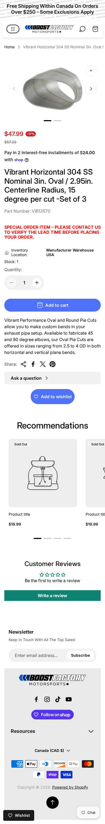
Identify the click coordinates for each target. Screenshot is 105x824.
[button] (47, 120)
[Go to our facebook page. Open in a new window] (36, 699)
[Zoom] (91, 70)
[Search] (82, 29)
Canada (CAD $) (49, 750)
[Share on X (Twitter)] (43, 364)
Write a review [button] (52, 595)
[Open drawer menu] (12, 29)
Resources (23, 731)
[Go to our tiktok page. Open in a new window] (58, 699)
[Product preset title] (43, 473)
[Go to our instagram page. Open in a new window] (47, 699)
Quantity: (13, 269)
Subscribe (80, 655)
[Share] (23, 364)
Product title (19, 514)
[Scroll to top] (52, 802)
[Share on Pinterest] (52, 364)
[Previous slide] (14, 88)
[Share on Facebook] (33, 364)
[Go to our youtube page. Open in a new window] (68, 699)
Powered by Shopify (70, 787)
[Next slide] (91, 88)
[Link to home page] (52, 680)
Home (9, 47)
